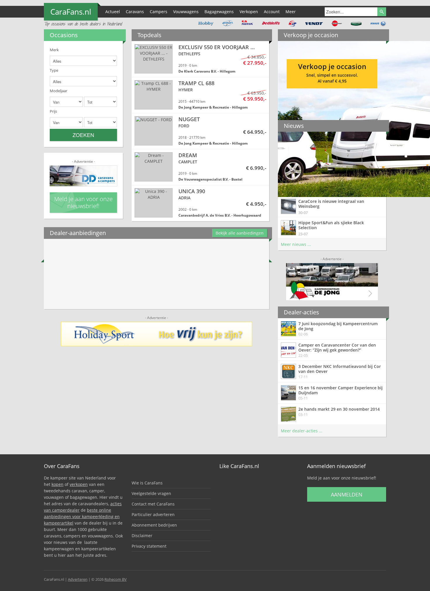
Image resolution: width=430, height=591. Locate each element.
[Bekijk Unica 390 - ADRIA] (200, 203)
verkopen (79, 484)
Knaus (378, 23)
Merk (54, 49)
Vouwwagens (186, 11)
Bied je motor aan (332, 71)
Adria (247, 23)
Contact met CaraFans (153, 504)
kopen (57, 484)
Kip (292, 23)
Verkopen (249, 11)
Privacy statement (149, 546)
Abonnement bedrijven (154, 525)
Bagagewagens (219, 11)
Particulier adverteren (153, 514)
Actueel (112, 11)
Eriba (227, 23)
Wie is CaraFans (147, 483)
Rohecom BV (115, 579)
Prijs (53, 111)
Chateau (356, 23)
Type (54, 70)
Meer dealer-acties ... (301, 431)
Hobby (206, 23)
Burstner (337, 23)
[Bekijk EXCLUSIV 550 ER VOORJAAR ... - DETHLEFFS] (200, 59)
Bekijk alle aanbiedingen (240, 233)
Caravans (135, 11)
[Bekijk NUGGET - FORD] (200, 131)
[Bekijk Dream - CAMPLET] (200, 167)
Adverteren (77, 579)
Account (272, 11)
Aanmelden (346, 494)
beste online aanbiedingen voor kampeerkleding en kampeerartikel (82, 516)
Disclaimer (142, 535)
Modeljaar (58, 90)
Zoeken (83, 134)
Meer (290, 11)
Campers (158, 11)
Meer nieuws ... (296, 244)
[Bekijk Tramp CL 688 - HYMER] (200, 95)
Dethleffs (271, 23)
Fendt (314, 23)
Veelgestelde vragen (151, 493)
